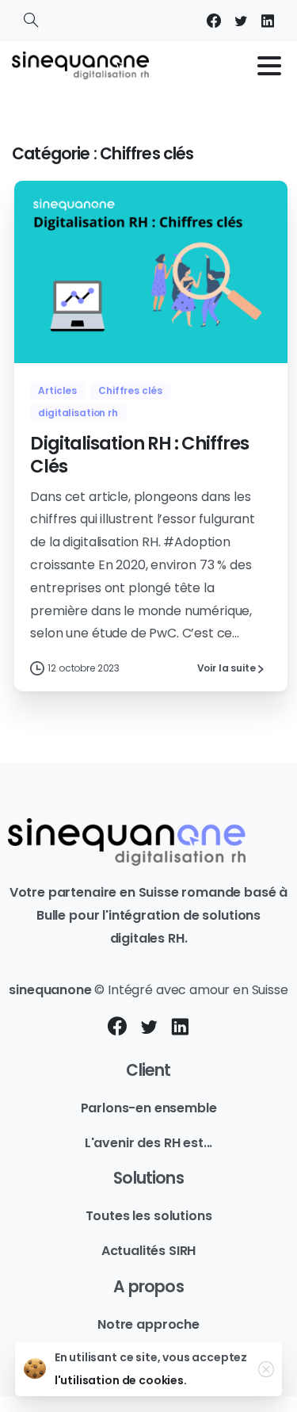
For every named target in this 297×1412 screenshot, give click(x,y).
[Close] (266, 1369)
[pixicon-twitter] (149, 1027)
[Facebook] (213, 20)
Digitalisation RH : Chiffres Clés (139, 454)
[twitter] (240, 20)
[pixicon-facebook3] (117, 1027)
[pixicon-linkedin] (180, 1027)
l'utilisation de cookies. (121, 1380)
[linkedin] (267, 20)
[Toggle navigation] (269, 65)
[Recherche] (31, 20)
